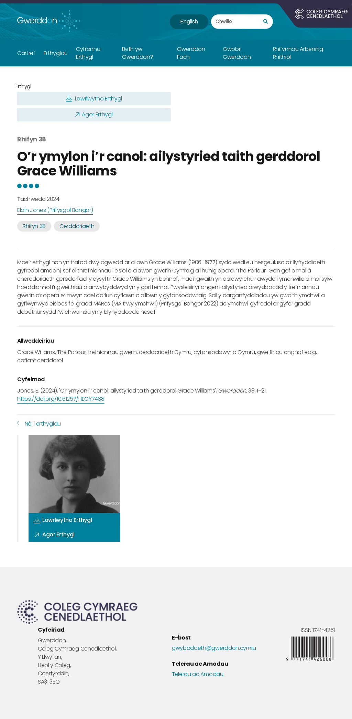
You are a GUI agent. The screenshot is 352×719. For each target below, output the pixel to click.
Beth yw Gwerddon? (137, 53)
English (189, 21)
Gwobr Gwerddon (237, 53)
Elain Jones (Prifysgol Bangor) (55, 210)
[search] (265, 22)
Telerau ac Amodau (197, 674)
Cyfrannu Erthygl (88, 53)
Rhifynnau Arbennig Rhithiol (298, 53)
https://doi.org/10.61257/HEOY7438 (60, 399)
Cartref (26, 53)
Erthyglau (56, 53)
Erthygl (23, 86)
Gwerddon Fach (191, 53)
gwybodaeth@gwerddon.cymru (214, 648)
